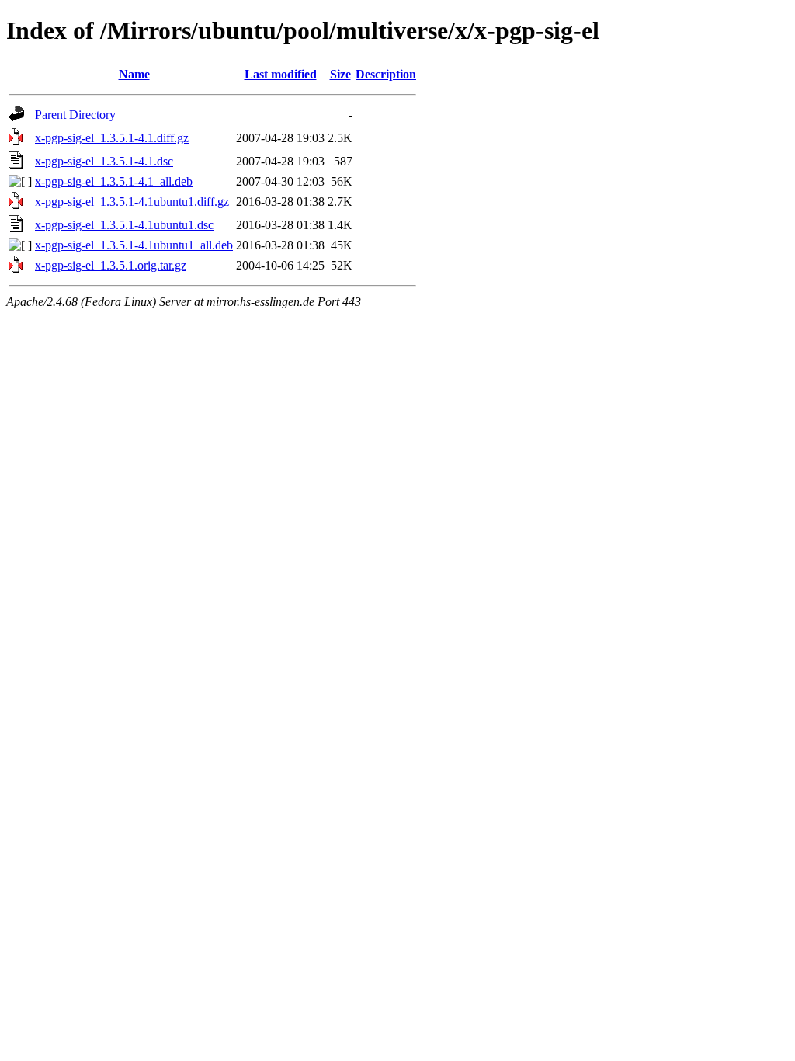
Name (134, 74)
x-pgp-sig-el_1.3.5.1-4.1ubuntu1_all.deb (134, 245)
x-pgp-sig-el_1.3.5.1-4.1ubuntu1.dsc (124, 224)
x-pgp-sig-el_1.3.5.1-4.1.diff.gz (112, 137)
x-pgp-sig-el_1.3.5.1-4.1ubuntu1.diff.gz (132, 201)
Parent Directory (75, 114)
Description (386, 74)
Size (340, 74)
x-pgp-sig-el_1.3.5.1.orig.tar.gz (110, 265)
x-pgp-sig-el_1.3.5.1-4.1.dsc (104, 161)
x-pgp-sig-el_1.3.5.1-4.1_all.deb (114, 181)
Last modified (281, 74)
